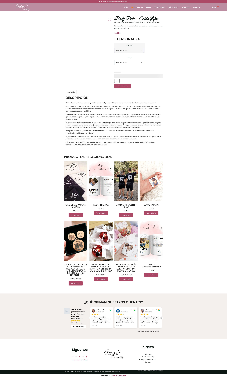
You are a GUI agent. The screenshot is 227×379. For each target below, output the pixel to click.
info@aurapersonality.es (80, 360)
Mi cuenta (196, 7)
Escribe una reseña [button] (78, 326)
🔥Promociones (137, 7)
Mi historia (185, 7)
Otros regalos (159, 7)
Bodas (148, 7)
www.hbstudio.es (119, 376)
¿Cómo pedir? (173, 7)
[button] (161, 318)
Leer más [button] (94, 325)
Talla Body (129, 45)
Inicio (126, 7)
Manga (129, 57)
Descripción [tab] (71, 92)
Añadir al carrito (122, 86)
